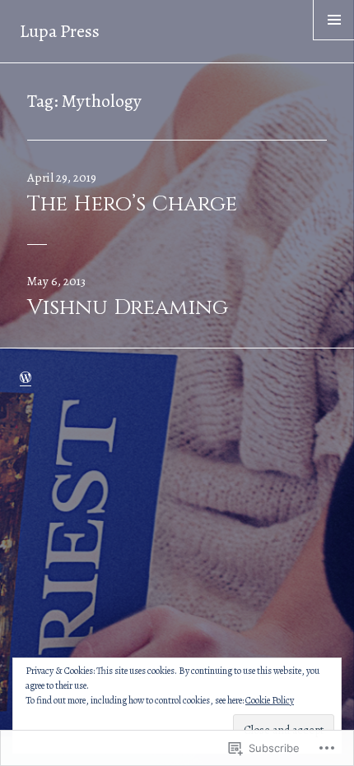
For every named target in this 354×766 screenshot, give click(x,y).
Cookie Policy (269, 700)
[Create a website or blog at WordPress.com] (25, 378)
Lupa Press (60, 31)
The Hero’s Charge (132, 204)
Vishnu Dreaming (127, 307)
